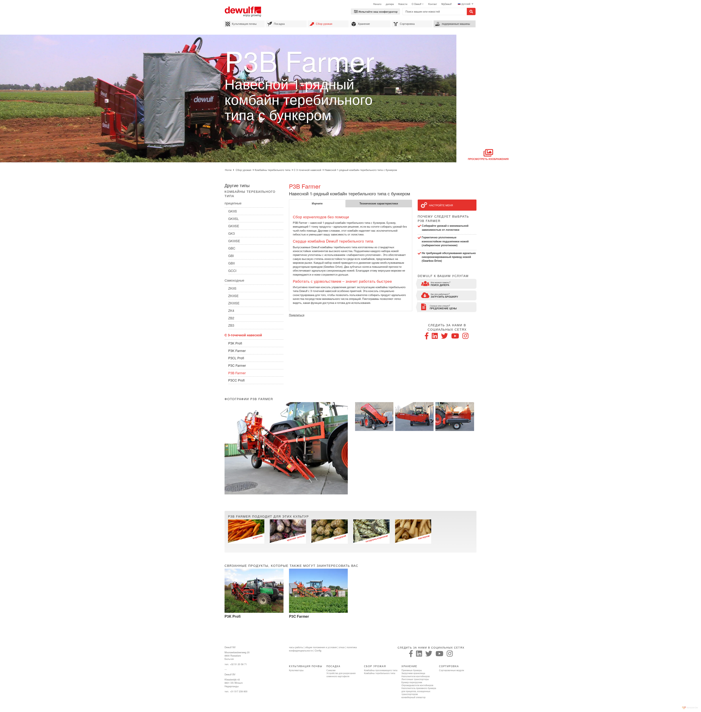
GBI (231, 255)
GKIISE (233, 225)
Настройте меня (441, 205)
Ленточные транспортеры (415, 679)
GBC (231, 248)
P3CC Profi (236, 380)
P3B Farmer (237, 372)
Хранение (364, 24)
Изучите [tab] (317, 203)
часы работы (296, 647)
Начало (377, 4)
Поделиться (296, 315)
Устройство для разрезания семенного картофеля (341, 675)
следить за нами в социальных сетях (447, 327)
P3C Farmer (237, 365)
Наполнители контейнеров (415, 676)
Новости (402, 4)
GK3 (231, 233)
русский (466, 3)
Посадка (279, 24)
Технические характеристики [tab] (378, 203)
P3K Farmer (237, 350)
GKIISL (233, 218)
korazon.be (692, 707)
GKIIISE (234, 240)
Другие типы (237, 185)
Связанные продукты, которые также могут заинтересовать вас (291, 566)
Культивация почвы (244, 24)
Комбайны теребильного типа (272, 170)
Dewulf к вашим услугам (443, 276)
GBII (231, 263)
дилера (390, 4)
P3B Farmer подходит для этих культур (268, 516)
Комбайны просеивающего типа (380, 670)
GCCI (232, 270)
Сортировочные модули (451, 670)
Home (228, 170)
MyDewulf (446, 4)
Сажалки (331, 670)
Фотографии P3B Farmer (249, 399)
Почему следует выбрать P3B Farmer (443, 218)
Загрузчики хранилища (413, 673)
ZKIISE (233, 295)
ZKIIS (232, 288)
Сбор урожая (324, 24)
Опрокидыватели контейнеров (417, 685)
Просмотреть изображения (488, 159)
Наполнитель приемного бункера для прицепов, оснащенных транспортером (418, 691)
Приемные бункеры (411, 670)
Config (318, 650)
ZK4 (231, 310)
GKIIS (232, 211)
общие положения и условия (321, 647)
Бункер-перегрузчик (411, 682)
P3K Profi (235, 343)
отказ (342, 647)
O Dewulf (416, 4)
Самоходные (234, 280)
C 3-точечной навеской (307, 170)
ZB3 (231, 325)
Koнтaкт (432, 4)
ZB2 (231, 318)
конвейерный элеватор (413, 697)
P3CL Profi (236, 357)
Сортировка (407, 24)
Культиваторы (296, 670)
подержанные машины (456, 24)
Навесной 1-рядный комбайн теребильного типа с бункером (361, 170)
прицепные (233, 203)
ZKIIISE (234, 303)
